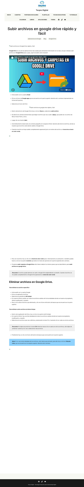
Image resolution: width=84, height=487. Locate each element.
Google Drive (52, 38)
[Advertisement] (42, 246)
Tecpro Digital (42, 10)
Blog (45, 38)
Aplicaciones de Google (34, 38)
